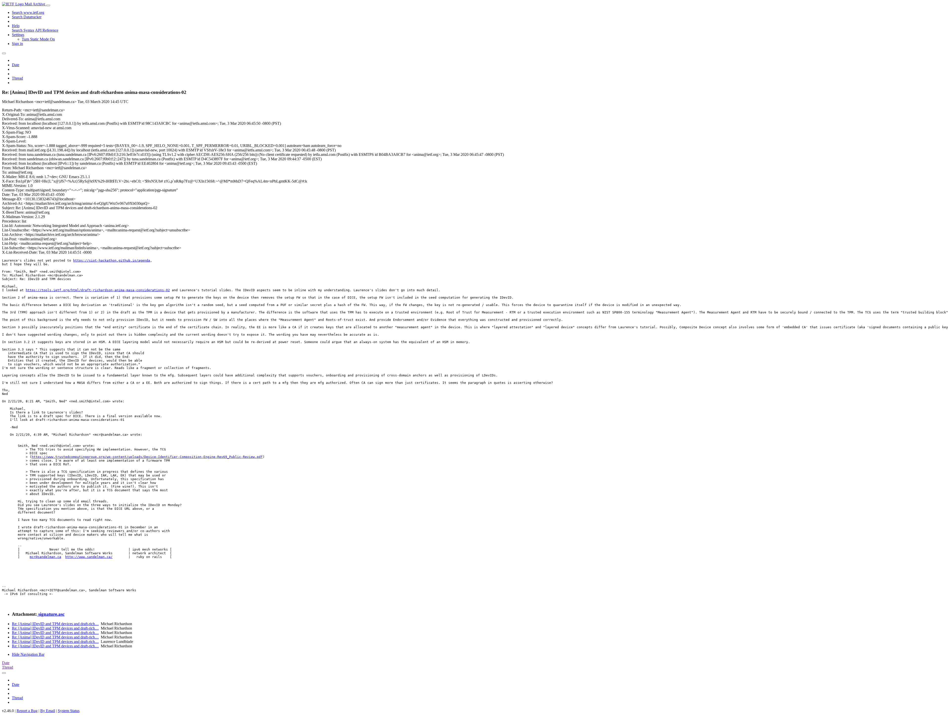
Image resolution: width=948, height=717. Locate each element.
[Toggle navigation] (48, 5)
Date (15, 65)
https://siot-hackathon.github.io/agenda (111, 260)
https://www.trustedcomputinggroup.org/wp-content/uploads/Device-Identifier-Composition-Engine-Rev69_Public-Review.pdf (147, 457)
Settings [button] (18, 35)
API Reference (46, 30)
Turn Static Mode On (38, 39)
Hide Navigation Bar (28, 654)
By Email (47, 711)
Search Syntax (23, 30)
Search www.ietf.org (28, 12)
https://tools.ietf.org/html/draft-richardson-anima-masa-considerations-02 (98, 290)
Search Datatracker (26, 17)
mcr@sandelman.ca (45, 557)
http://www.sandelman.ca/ (89, 557)
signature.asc (50, 614)
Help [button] (16, 26)
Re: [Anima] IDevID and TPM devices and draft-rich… (55, 624)
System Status (68, 711)
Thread (17, 78)
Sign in (17, 43)
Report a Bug (27, 711)
